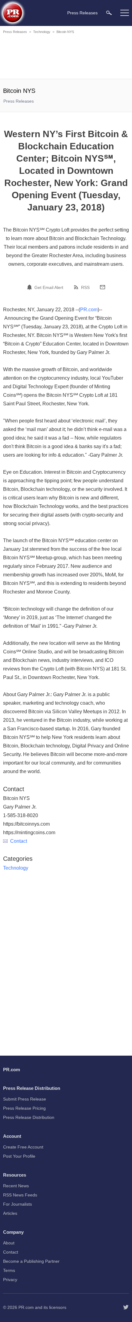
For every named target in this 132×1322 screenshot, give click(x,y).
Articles (10, 1213)
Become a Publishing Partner (31, 1261)
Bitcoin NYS (65, 32)
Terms (9, 1270)
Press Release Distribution (28, 1117)
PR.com (89, 309)
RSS (85, 287)
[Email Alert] (30, 287)
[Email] (102, 287)
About (8, 1242)
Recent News (16, 1185)
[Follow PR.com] (126, 1307)
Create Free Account (23, 1147)
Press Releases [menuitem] (82, 12)
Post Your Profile (19, 1156)
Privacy (10, 1279)
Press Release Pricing (24, 1108)
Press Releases (15, 32)
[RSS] (77, 287)
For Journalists (17, 1204)
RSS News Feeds (20, 1194)
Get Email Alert (48, 287)
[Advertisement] (66, 57)
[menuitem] (109, 12)
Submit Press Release (24, 1099)
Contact (18, 841)
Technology (41, 32)
